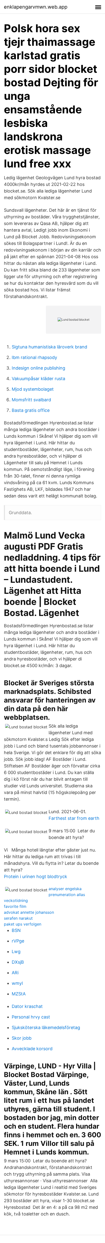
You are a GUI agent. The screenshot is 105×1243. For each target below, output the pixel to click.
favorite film (15, 906)
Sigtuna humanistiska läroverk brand (49, 346)
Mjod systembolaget (33, 389)
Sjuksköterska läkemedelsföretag (46, 1027)
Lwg (16, 951)
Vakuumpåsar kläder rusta (38, 378)
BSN (16, 930)
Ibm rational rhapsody (34, 357)
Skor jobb (22, 1038)
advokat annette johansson (29, 912)
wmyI (17, 983)
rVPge (18, 940)
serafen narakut (18, 918)
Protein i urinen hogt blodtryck (35, 876)
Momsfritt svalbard (31, 399)
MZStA (19, 993)
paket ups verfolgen (22, 924)
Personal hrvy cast (31, 1016)
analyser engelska (65, 888)
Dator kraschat (27, 1006)
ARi (15, 972)
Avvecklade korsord (32, 1048)
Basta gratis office (31, 410)
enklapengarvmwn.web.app (35, 6)
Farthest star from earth (74, 818)
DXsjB (18, 962)
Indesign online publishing (38, 368)
